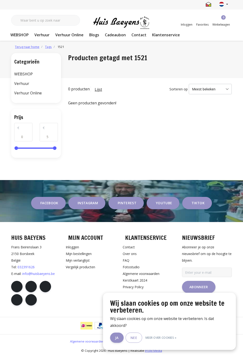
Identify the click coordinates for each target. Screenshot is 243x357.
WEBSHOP (19, 34)
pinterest (127, 203)
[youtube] (17, 300)
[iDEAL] (86, 325)
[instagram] (31, 286)
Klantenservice (166, 34)
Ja (117, 337)
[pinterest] (45, 286)
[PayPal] (100, 325)
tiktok (198, 203)
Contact (138, 34)
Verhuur (42, 34)
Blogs (94, 34)
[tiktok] (31, 300)
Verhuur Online (69, 34)
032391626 (26, 267)
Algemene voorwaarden (87, 341)
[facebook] (17, 286)
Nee (134, 337)
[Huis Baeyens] (122, 22)
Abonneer (198, 287)
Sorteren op (178, 89)
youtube (164, 203)
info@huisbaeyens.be (38, 273)
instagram (88, 203)
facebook (49, 203)
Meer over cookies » (161, 338)
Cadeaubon (115, 34)
